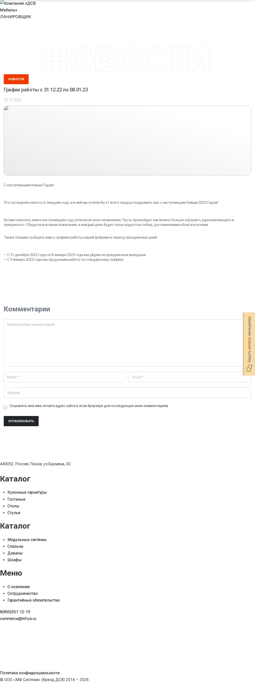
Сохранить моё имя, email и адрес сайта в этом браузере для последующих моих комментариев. (89, 406)
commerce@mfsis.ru (18, 618)
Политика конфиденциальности (30, 673)
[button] (249, 344)
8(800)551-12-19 (15, 612)
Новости (16, 79)
